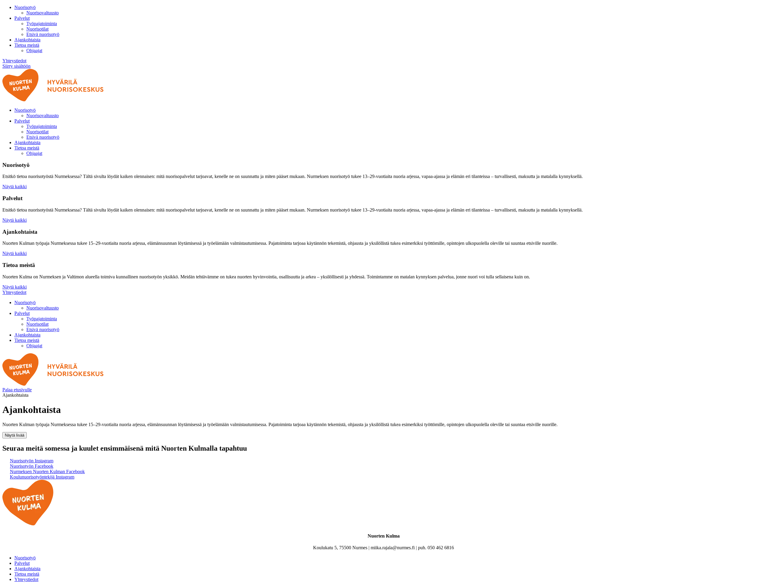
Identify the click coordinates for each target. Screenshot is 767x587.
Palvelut (22, 18)
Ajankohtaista (27, 39)
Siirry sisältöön (16, 66)
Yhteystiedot (14, 60)
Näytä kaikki (14, 186)
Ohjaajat (34, 50)
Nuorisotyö (25, 7)
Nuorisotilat (37, 28)
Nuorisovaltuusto (42, 12)
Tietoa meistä (26, 45)
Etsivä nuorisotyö (42, 34)
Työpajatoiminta (41, 23)
